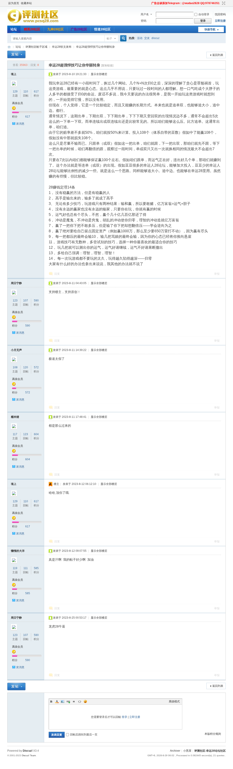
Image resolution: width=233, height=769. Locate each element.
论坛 (13, 29)
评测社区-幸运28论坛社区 (9, 47)
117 (15, 434)
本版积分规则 (213, 733)
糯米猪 (15, 417)
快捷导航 (210, 29)
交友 (147, 38)
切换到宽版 (223, 3)
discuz (156, 38)
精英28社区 (32, 29)
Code (79, 701)
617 (36, 91)
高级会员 (17, 103)
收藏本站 (26, 3)
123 (15, 300)
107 (25, 300)
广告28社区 (79, 29)
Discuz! (28, 750)
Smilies (85, 701)
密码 (143, 20)
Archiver (175, 750)
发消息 (20, 123)
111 (25, 568)
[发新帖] (16, 54)
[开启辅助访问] (149, 3)
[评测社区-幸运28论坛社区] (32, 22)
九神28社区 (55, 29)
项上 (13, 74)
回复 (57, 273)
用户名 (145, 14)
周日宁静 (16, 283)
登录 (124, 717)
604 (36, 434)
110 (25, 91)
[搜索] (122, 38)
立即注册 (220, 20)
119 (15, 568)
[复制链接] (107, 65)
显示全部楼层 (99, 74)
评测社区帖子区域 (36, 46)
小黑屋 (187, 750)
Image (62, 701)
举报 (217, 273)
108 (15, 367)
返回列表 (217, 55)
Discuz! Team (29, 755)
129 (15, 91)
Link (68, 701)
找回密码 (220, 14)
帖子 (109, 38)
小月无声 (16, 350)
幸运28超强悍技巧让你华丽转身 (95, 46)
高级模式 (174, 701)
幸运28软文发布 (61, 46)
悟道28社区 (102, 29)
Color (57, 701)
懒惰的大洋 (18, 550)
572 (36, 367)
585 (36, 568)
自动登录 (203, 14)
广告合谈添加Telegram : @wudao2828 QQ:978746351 (185, 3)
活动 (139, 38)
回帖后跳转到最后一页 (83, 734)
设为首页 (13, 3)
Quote (74, 701)
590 (36, 300)
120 (25, 367)
